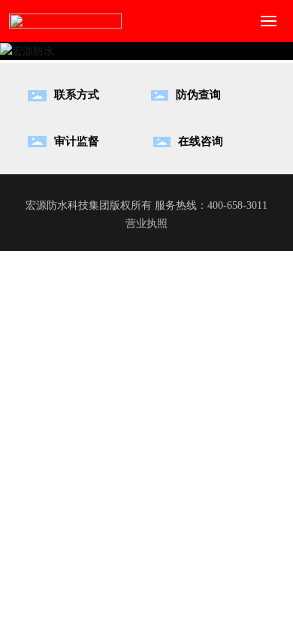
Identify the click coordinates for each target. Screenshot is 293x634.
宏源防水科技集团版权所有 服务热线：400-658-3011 (146, 205)
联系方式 (76, 95)
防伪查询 (198, 95)
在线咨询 (200, 141)
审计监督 (76, 141)
